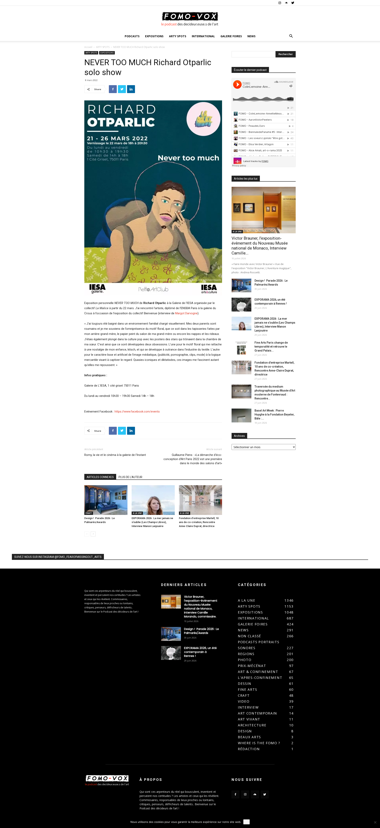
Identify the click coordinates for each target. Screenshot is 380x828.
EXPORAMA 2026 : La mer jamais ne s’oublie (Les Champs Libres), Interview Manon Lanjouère (152, 522)
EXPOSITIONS (154, 36)
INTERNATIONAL (203, 36)
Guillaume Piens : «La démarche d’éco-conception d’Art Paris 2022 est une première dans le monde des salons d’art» (192, 459)
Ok (246, 821)
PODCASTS (132, 36)
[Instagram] (280, 3)
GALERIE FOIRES (231, 36)
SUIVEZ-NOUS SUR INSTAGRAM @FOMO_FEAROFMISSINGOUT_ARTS (58, 556)
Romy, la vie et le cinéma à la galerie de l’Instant (115, 455)
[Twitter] (293, 3)
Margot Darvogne (186, 313)
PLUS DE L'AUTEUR (130, 477)
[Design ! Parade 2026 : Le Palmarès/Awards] (105, 500)
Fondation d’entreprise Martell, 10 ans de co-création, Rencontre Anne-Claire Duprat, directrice (198, 522)
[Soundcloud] (286, 3)
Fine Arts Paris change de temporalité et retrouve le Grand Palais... (271, 346)
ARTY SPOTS (177, 36)
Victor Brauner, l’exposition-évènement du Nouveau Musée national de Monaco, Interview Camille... (260, 245)
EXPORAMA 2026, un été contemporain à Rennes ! (200, 652)
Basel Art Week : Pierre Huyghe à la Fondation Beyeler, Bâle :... (274, 414)
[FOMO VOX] (190, 19)
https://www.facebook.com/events (137, 411)
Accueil (88, 47)
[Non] (375, 822)
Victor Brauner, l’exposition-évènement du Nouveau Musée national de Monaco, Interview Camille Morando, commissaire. (200, 606)
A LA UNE (137, 513)
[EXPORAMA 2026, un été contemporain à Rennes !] (241, 305)
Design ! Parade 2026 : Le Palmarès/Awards (201, 631)
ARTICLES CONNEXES (100, 477)
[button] (291, 36)
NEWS (251, 36)
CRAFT (89, 513)
